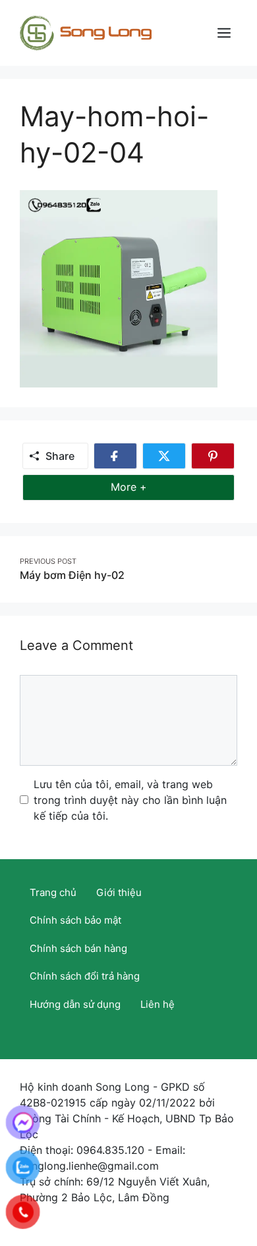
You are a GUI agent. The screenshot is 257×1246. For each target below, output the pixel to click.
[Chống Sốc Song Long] (86, 31)
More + (148, 486)
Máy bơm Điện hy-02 (72, 575)
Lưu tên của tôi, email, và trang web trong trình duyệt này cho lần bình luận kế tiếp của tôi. (130, 800)
